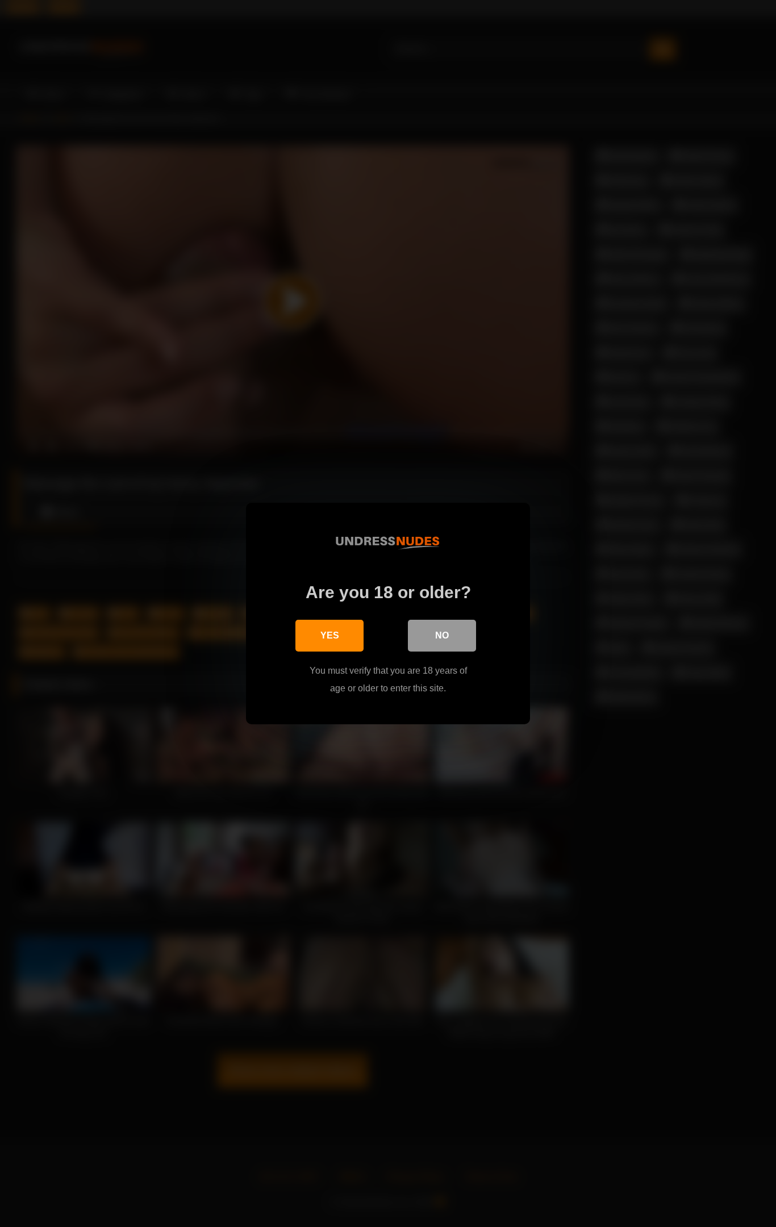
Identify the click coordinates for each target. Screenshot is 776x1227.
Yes (329, 635)
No (442, 635)
